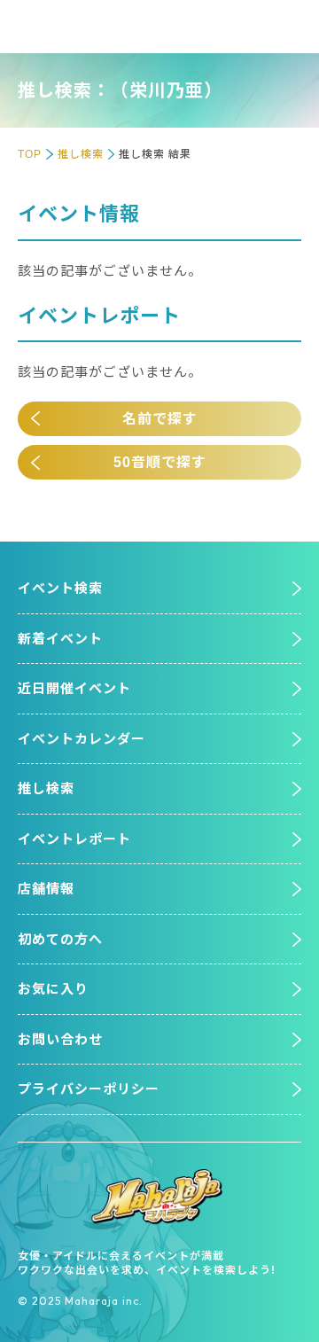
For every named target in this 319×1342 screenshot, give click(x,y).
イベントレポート (74, 839)
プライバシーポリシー (89, 1088)
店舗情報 (46, 888)
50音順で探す (159, 462)
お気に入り (53, 988)
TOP (30, 154)
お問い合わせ (60, 1039)
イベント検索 (60, 588)
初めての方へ (60, 939)
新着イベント (60, 638)
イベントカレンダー (81, 738)
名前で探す (160, 418)
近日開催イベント (74, 688)
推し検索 (81, 154)
